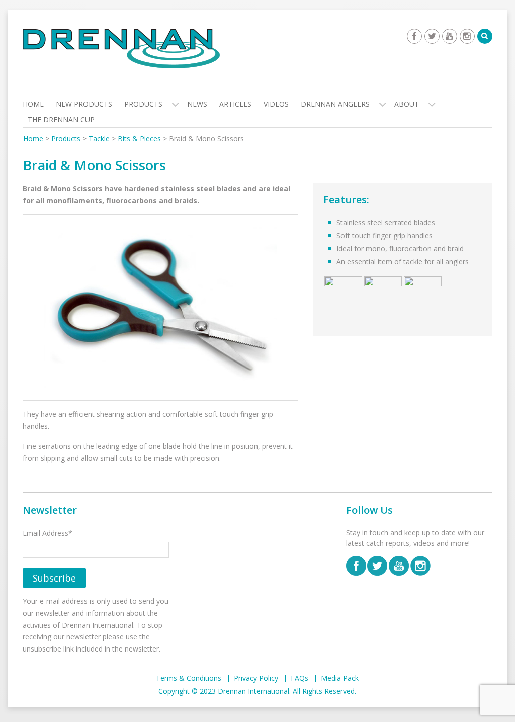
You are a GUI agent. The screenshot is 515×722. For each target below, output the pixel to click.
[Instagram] (467, 36)
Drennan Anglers (335, 104)
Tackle (99, 138)
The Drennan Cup (61, 119)
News (197, 104)
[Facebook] (414, 36)
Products (143, 104)
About (406, 104)
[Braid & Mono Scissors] (343, 295)
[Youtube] (449, 36)
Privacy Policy (256, 678)
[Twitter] (432, 36)
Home (33, 104)
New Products (84, 104)
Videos (276, 104)
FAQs (299, 678)
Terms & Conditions (188, 678)
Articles (235, 104)
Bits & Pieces (139, 138)
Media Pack (340, 678)
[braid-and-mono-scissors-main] (160, 307)
